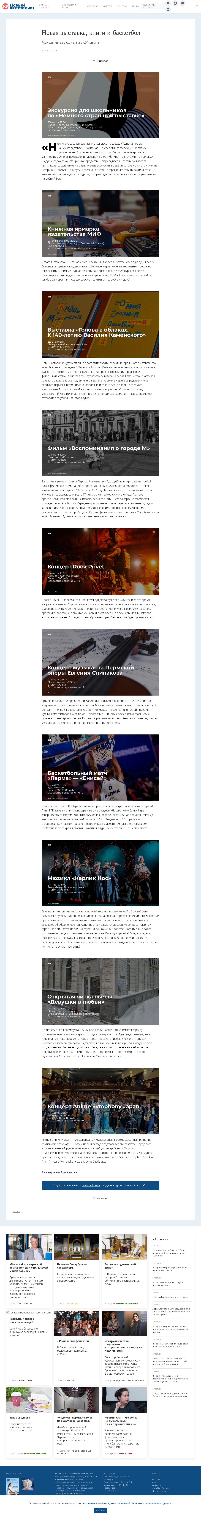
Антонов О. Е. (127, 1482)
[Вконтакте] (182, 3)
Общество (92, 6)
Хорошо (100, 1510)
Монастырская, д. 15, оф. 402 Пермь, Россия (116, 1486)
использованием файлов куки (95, 1503)
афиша (16, 1211)
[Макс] (175, 3)
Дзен (154, 1488)
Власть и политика (44, 6)
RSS (154, 1482)
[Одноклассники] (168, 9)
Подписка (156, 1485)
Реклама (156, 1479)
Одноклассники (159, 1491)
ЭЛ (76, 1493)
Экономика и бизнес (69, 6)
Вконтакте (166, 1488)
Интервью (122, 6)
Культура (107, 6)
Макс (159, 1488)
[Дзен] (168, 3)
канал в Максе (91, 1185)
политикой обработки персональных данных (145, 1503)
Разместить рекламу (149, 6)
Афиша (135, 6)
